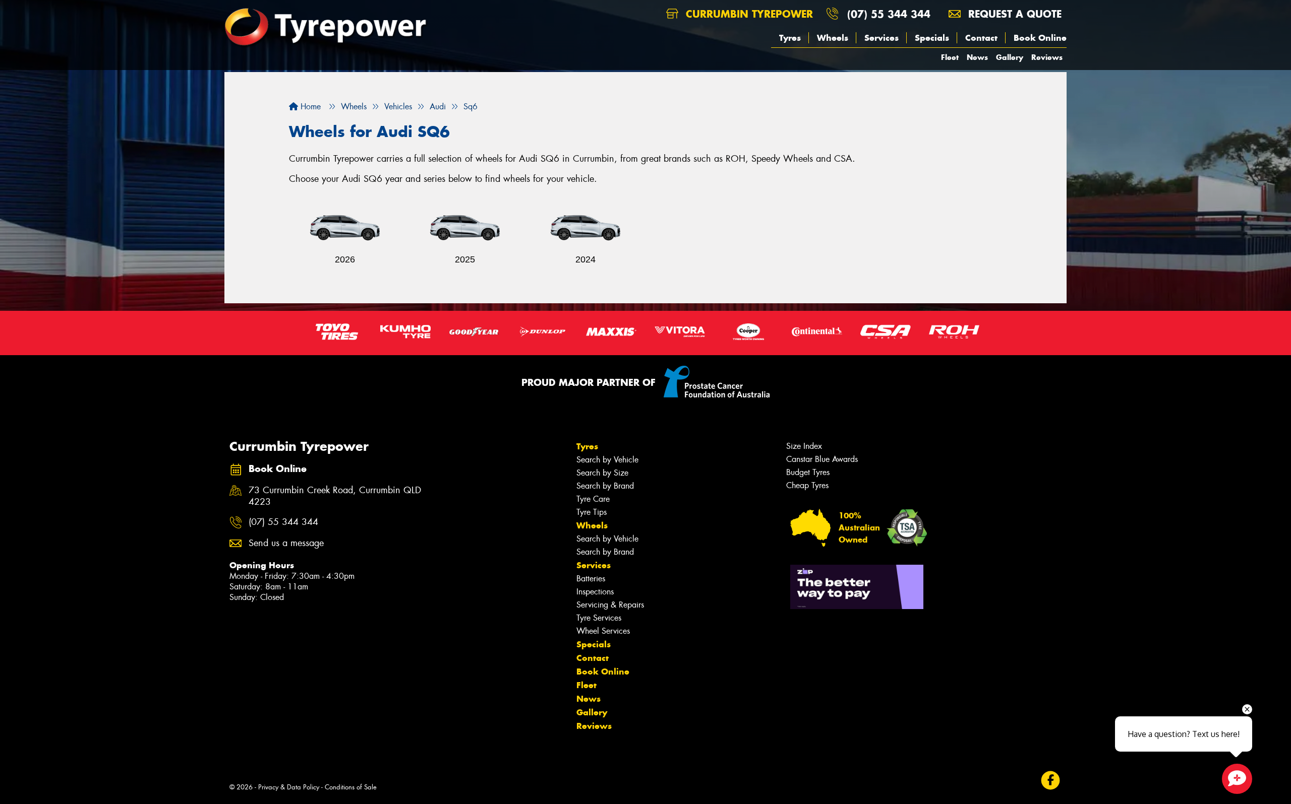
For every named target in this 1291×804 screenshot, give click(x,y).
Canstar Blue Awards (822, 459)
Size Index (804, 446)
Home (309, 106)
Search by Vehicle (607, 459)
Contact (981, 37)
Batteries (590, 578)
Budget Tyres (808, 472)
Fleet (950, 57)
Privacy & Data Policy (288, 787)
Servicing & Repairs (610, 604)
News (977, 57)
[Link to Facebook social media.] (1050, 780)
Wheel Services (603, 631)
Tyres (790, 37)
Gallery (1009, 57)
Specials (932, 37)
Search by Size (602, 472)
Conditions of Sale (351, 787)
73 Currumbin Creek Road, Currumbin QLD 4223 (335, 496)
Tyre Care (593, 499)
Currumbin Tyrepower (747, 14)
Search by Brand (605, 486)
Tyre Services (598, 618)
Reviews (1047, 57)
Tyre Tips (591, 512)
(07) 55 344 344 (888, 14)
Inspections (595, 591)
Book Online (1040, 37)
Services (881, 37)
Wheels (832, 37)
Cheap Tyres (807, 485)
